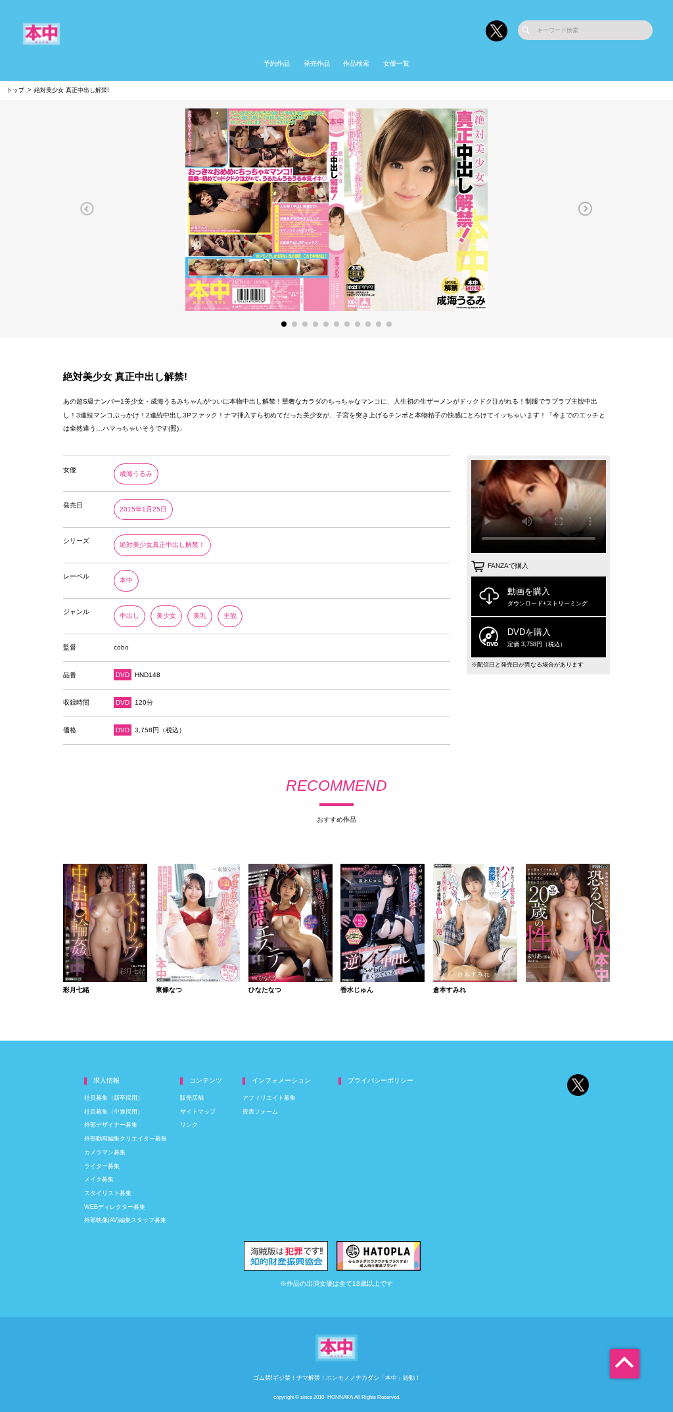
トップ (15, 90)
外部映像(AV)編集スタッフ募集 (125, 1220)
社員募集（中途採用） (113, 1111)
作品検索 (356, 63)
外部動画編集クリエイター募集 (125, 1138)
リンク (189, 1124)
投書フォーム (260, 1111)
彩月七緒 (76, 990)
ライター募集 (102, 1166)
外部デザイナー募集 (110, 1124)
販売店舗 (192, 1097)
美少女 (166, 615)
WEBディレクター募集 (114, 1207)
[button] (87, 208)
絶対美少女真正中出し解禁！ (162, 544)
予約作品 (277, 63)
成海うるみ (136, 473)
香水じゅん (356, 990)
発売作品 (317, 63)
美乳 (199, 615)
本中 (126, 580)
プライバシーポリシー (380, 1080)
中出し (129, 615)
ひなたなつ (264, 990)
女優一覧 (396, 63)
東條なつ (169, 990)
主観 (230, 615)
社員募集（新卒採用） (113, 1097)
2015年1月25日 (143, 509)
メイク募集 (99, 1179)
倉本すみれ (449, 990)
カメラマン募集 (105, 1152)
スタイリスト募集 (107, 1193)
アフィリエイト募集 (269, 1097)
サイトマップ (198, 1111)
